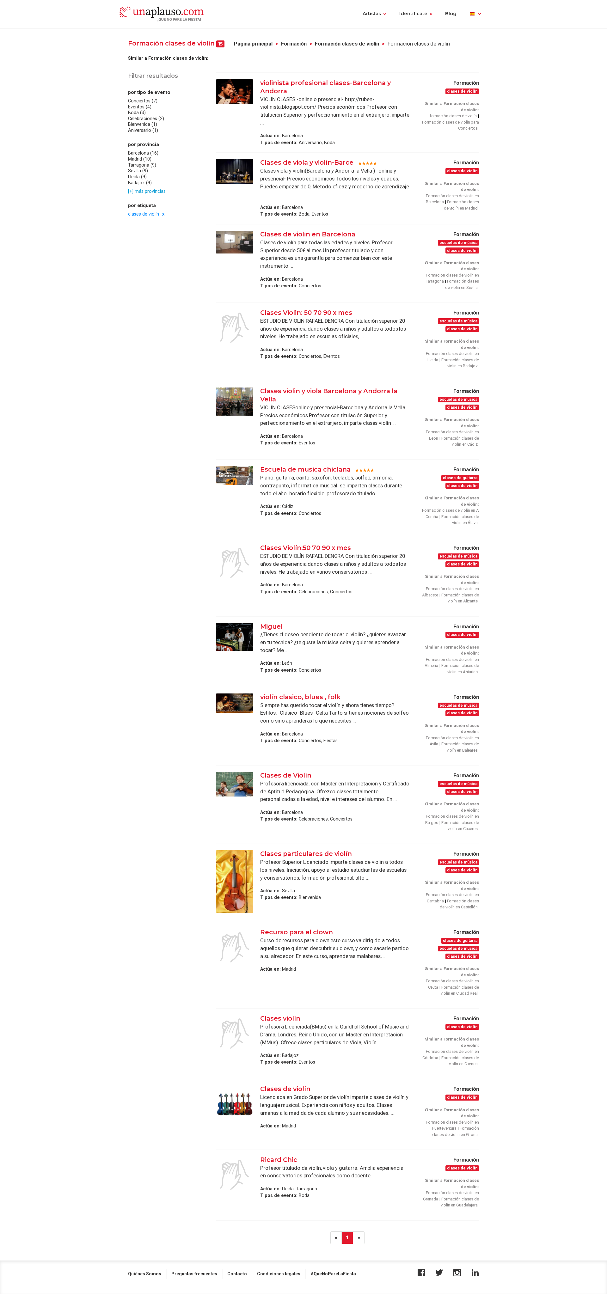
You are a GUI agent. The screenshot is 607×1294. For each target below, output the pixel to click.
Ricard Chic (278, 1159)
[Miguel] (234, 637)
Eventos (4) (139, 106)
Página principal (253, 44)
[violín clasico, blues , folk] (234, 703)
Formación (294, 44)
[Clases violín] (234, 1033)
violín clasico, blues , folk (300, 697)
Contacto (237, 1273)
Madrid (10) (139, 159)
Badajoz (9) (140, 182)
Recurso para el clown (296, 932)
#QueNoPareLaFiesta (333, 1273)
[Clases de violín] (234, 1104)
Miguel (271, 626)
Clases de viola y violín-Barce (306, 162)
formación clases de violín (453, 115)
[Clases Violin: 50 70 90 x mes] (234, 327)
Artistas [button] (372, 13)
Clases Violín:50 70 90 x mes (306, 548)
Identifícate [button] (413, 13)
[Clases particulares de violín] (234, 881)
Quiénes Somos (144, 1273)
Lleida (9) (137, 176)
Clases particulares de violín (306, 854)
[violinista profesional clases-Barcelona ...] (234, 91)
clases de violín (143, 214)
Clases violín (281, 1018)
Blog (451, 13)
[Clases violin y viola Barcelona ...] (234, 401)
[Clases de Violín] (234, 784)
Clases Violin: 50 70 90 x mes (307, 312)
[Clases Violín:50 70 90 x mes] (234, 563)
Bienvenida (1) (142, 124)
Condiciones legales (278, 1273)
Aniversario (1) (143, 130)
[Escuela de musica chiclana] (234, 475)
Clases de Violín (285, 775)
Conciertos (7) (142, 100)
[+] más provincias (147, 191)
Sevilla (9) (138, 170)
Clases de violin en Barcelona (307, 234)
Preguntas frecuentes (194, 1273)
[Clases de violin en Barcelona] (234, 242)
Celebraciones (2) (146, 118)
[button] (475, 14)
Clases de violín (285, 1089)
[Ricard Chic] (234, 1174)
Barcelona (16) (143, 153)
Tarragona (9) (142, 165)
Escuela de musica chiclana (305, 469)
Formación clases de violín (347, 44)
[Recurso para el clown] (234, 947)
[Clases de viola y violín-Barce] (234, 171)
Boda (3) (137, 112)
